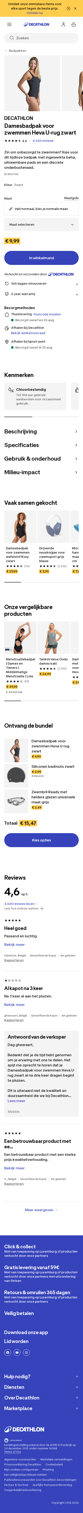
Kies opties (41, 840)
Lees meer (16, 1101)
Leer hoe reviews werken (21, 908)
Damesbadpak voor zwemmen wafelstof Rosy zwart (18, 554)
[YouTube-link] (17, 1352)
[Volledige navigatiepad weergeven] (6, 50)
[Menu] (9, 24)
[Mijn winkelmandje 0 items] (74, 24)
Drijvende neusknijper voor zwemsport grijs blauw (52, 554)
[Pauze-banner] (68, 8)
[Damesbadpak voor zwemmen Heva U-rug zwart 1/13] (32, 83)
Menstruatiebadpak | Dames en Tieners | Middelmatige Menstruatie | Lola (20, 667)
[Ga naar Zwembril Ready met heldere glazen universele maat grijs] (16, 801)
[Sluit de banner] (75, 8)
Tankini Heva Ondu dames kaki (53, 661)
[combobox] (41, 224)
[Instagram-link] (26, 1352)
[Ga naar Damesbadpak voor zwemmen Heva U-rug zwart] (16, 750)
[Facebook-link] (7, 1352)
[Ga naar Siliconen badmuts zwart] (16, 776)
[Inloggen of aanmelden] (63, 24)
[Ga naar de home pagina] (36, 24)
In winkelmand (41, 258)
